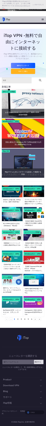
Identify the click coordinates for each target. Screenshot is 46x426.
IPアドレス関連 (9, 92)
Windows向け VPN (11, 121)
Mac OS (6, 151)
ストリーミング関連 (32, 232)
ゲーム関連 (7, 277)
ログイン (7, 11)
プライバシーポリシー (10, 411)
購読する (38, 362)
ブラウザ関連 (30, 277)
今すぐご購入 (23, 71)
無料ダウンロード (23, 65)
